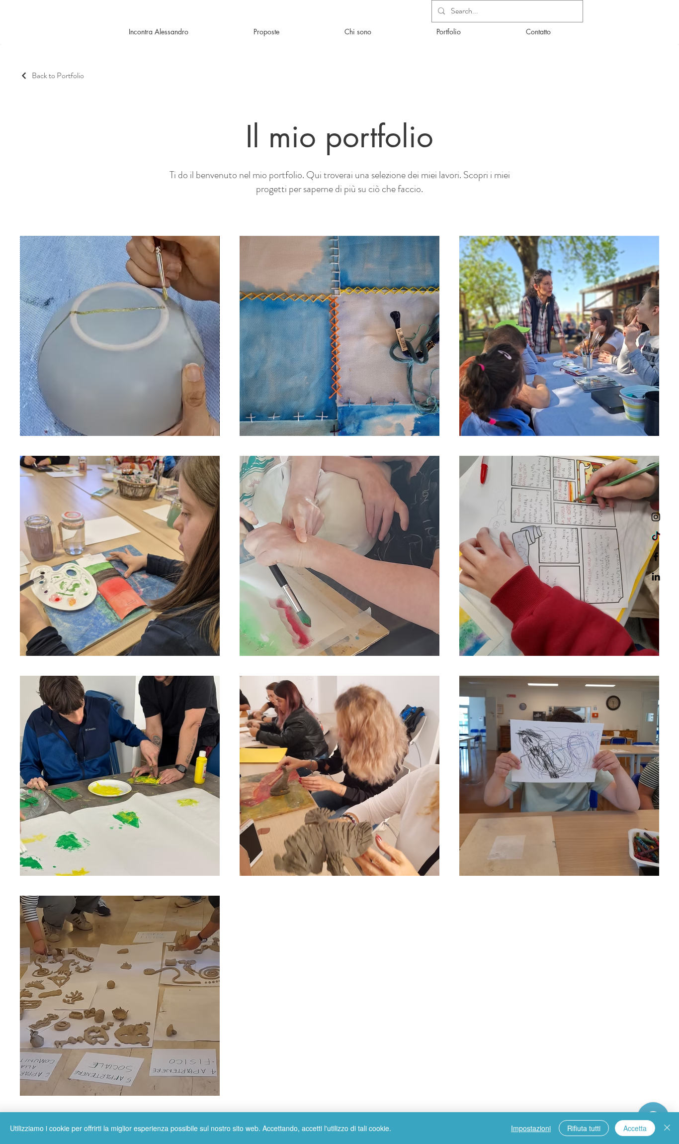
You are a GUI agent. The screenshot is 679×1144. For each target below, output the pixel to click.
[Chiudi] (667, 1128)
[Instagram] (656, 516)
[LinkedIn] (656, 576)
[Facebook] (656, 556)
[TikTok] (656, 536)
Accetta (635, 1128)
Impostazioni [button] (531, 1128)
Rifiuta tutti (583, 1128)
